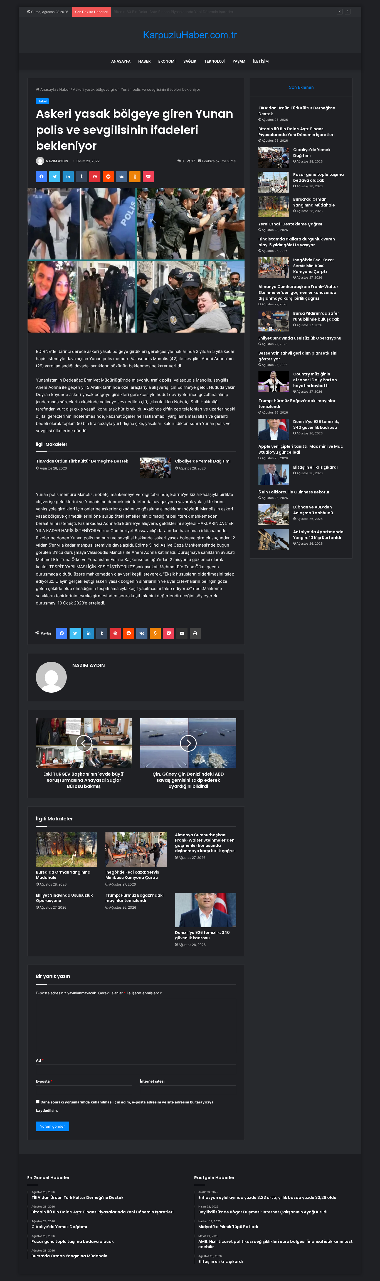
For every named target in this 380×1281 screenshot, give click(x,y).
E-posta (44, 1081)
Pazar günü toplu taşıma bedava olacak (318, 177)
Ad (40, 1060)
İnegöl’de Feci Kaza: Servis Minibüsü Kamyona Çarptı (132, 874)
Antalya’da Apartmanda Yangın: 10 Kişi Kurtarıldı (318, 534)
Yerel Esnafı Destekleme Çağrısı (290, 224)
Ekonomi (167, 61)
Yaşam (239, 61)
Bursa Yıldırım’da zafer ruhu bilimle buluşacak (316, 316)
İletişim (261, 61)
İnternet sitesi (152, 1081)
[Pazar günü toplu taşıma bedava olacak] (273, 182)
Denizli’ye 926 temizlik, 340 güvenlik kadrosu (202, 935)
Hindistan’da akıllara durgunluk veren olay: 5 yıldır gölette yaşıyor (296, 242)
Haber (144, 61)
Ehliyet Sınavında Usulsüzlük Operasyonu (64, 897)
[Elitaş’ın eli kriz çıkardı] (273, 474)
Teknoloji (214, 61)
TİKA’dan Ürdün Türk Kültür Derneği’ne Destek (82, 461)
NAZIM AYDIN (57, 161)
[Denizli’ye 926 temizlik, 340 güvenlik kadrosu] (205, 910)
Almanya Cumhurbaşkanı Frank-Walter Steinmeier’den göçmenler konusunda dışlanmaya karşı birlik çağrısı (205, 843)
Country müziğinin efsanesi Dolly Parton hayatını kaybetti (315, 380)
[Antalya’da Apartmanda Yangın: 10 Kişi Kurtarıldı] (273, 539)
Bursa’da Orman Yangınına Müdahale (63, 874)
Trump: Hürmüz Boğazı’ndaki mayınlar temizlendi (134, 897)
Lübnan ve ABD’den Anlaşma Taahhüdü (313, 510)
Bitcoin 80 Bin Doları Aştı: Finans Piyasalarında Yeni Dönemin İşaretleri (296, 131)
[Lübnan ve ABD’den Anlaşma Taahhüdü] (273, 514)
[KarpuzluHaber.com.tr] (190, 35)
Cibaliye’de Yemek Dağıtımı (136, 11)
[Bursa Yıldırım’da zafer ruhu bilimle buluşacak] (273, 321)
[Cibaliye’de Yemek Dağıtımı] (155, 468)
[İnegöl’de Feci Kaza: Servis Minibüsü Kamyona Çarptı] (136, 849)
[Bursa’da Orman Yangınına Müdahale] (66, 849)
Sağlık (189, 61)
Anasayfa (120, 61)
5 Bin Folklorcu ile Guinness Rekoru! (293, 492)
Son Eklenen (301, 87)
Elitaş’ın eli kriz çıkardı (315, 467)
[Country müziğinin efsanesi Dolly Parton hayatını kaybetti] (273, 381)
